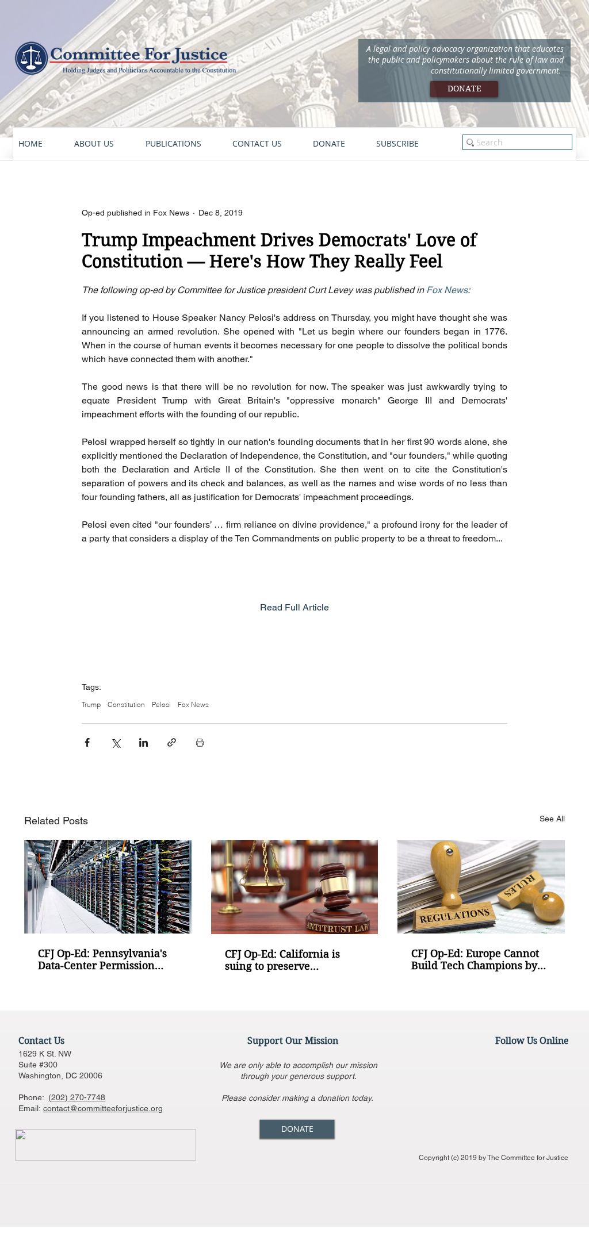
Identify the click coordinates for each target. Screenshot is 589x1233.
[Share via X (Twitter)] (115, 742)
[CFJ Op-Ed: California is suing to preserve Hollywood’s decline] (294, 887)
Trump (91, 704)
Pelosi (161, 704)
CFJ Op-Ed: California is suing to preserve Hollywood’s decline (282, 960)
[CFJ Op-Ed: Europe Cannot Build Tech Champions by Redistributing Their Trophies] (481, 887)
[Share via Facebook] (87, 742)
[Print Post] (199, 742)
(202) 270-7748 (76, 1097)
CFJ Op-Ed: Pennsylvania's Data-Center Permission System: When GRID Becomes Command (102, 959)
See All (552, 818)
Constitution (126, 704)
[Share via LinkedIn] (143, 742)
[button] (104, 143)
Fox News (193, 704)
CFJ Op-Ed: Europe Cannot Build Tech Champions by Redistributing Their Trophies (475, 959)
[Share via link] (171, 742)
